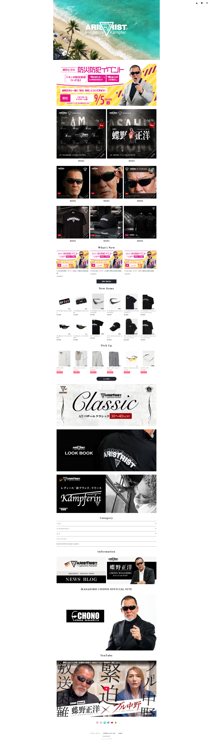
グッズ (58, 534)
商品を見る (81, 161)
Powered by (104, 739)
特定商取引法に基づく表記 (109, 733)
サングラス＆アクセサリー (63, 529)
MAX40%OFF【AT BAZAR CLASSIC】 (68, 544)
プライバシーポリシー (95, 733)
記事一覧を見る (106, 281)
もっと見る (106, 379)
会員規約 (120, 733)
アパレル (59, 523)
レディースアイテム (61, 539)
